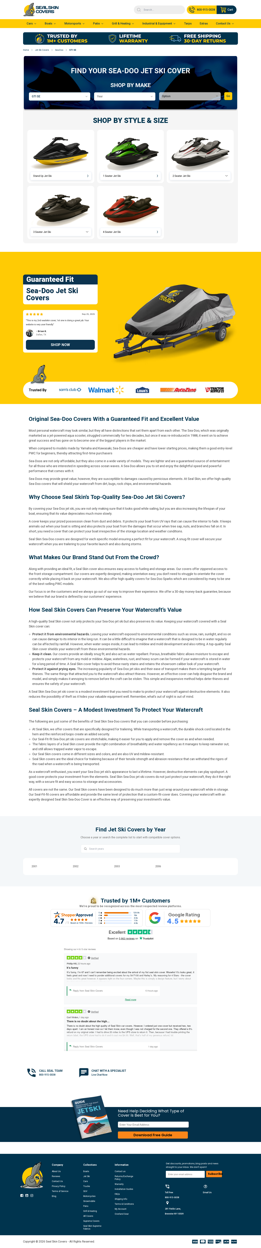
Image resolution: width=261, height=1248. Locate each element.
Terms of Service (60, 1191)
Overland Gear (122, 1214)
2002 (75, 866)
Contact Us (57, 1181)
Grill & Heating (121, 23)
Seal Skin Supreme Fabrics (92, 1227)
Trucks (86, 1186)
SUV (85, 1191)
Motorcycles (89, 1196)
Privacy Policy (58, 1186)
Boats (86, 1171)
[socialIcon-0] (22, 1196)
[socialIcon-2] (32, 1196)
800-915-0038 (47, 1074)
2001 (34, 866)
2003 (117, 866)
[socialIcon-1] (27, 1196)
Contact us (120, 1171)
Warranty (119, 1184)
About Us (56, 1171)
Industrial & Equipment (157, 23)
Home (26, 50)
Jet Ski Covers (42, 50)
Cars (85, 1181)
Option (166, 96)
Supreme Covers (91, 1221)
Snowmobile (89, 1201)
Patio (96, 23)
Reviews (56, 1176)
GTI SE (72, 50)
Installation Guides (124, 1189)
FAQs (117, 1194)
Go (228, 96)
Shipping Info (121, 1199)
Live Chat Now (99, 1074)
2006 (158, 866)
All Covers (88, 1216)
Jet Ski (86, 1176)
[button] (60, 156)
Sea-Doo (59, 50)
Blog (54, 1196)
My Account (120, 1209)
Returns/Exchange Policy (124, 1177)
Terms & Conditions (124, 1204)
